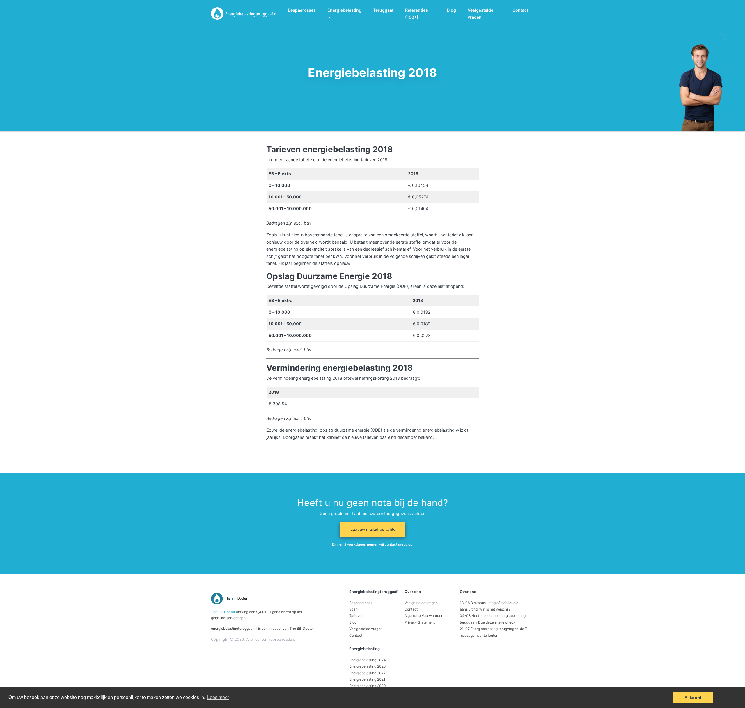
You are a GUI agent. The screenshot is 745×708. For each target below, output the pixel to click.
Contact (520, 10)
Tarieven (356, 615)
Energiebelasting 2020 (367, 686)
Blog (451, 10)
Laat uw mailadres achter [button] (373, 529)
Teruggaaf (383, 10)
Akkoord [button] (692, 697)
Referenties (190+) (416, 13)
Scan (353, 609)
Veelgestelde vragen (480, 13)
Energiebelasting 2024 (367, 660)
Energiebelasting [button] (344, 10)
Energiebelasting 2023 (367, 666)
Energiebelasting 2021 (367, 679)
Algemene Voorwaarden (424, 615)
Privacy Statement (420, 622)
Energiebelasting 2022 (367, 673)
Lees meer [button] (218, 697)
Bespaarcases (302, 10)
